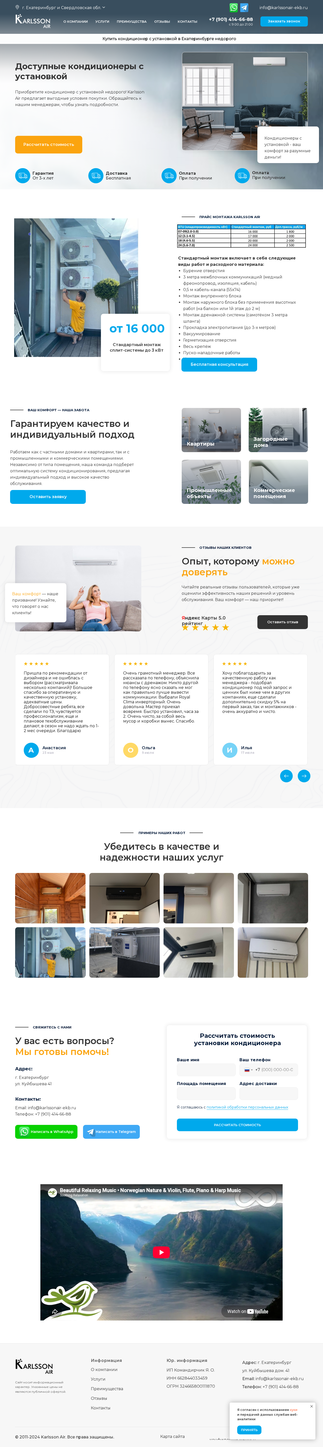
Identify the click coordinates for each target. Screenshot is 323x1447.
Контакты (187, 21)
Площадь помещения (201, 1083)
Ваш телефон (255, 1059)
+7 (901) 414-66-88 (231, 19)
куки (294, 1410)
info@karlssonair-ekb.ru (284, 7)
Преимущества (132, 21)
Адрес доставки (258, 1083)
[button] (60, 8)
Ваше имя (188, 1059)
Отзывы (162, 21)
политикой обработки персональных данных (247, 1107)
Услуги (102, 21)
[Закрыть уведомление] (311, 1406)
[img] (234, 8)
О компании (75, 21)
